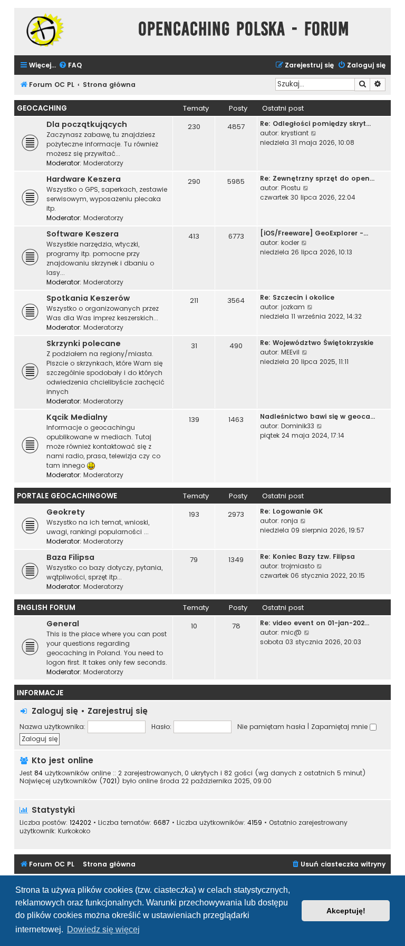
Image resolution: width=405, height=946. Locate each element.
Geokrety (65, 512)
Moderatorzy (103, 163)
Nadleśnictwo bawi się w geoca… (317, 416)
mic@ (291, 632)
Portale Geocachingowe (67, 496)
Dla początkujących (86, 124)
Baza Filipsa (70, 557)
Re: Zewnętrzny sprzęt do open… (317, 178)
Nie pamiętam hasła (271, 726)
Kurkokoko (74, 831)
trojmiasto (297, 565)
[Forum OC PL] (73, 30)
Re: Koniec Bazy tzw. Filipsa (307, 556)
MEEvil (290, 352)
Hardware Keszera (83, 179)
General (62, 623)
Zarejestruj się (118, 710)
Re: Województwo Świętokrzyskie (316, 342)
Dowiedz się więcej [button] (103, 929)
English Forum (46, 608)
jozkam (293, 306)
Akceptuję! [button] (345, 910)
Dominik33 (297, 425)
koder (290, 242)
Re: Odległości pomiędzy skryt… (315, 123)
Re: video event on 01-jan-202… (314, 622)
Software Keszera (82, 234)
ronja (289, 520)
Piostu (291, 187)
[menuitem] (70, 65)
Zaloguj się (55, 710)
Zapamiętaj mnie (340, 726)
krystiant (294, 133)
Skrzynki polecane (83, 343)
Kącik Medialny (77, 417)
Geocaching (42, 108)
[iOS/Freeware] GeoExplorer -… (314, 233)
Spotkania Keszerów (88, 298)
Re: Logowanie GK (291, 511)
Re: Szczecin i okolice (297, 297)
